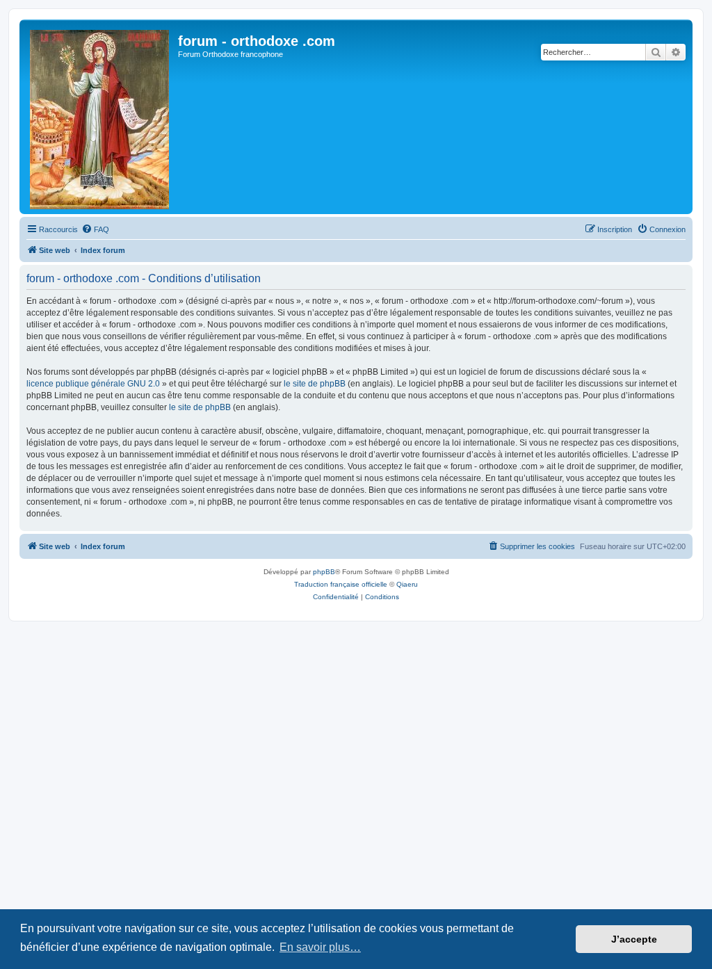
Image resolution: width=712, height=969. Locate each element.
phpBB (324, 572)
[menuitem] (95, 229)
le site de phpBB (315, 384)
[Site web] (100, 117)
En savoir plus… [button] (320, 947)
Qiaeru (407, 584)
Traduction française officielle (340, 584)
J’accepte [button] (634, 939)
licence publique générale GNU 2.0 (93, 384)
